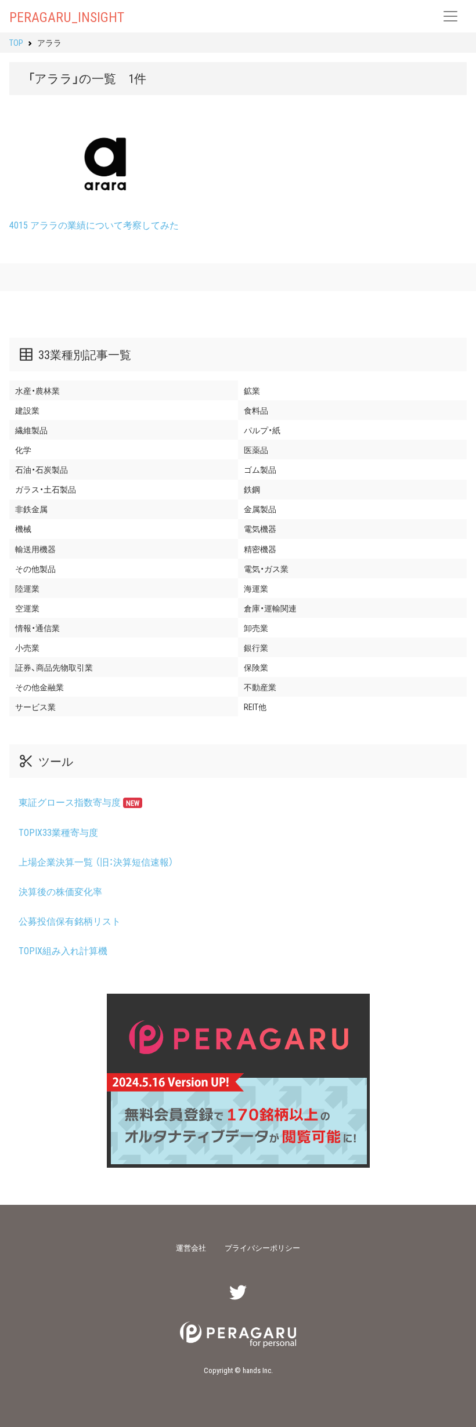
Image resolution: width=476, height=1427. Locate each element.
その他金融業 (39, 686)
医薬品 (256, 449)
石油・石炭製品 (41, 469)
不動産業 (260, 686)
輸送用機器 (35, 548)
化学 (23, 449)
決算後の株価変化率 (60, 891)
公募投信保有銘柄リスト (70, 921)
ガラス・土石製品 (45, 489)
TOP (16, 42)
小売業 (27, 647)
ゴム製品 (260, 469)
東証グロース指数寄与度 (79, 802)
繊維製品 (31, 429)
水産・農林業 (37, 390)
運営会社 (191, 1247)
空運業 (27, 608)
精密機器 (260, 548)
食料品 (256, 410)
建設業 (27, 410)
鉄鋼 (252, 489)
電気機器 (260, 528)
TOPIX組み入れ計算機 (63, 950)
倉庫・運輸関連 (270, 608)
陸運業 (27, 588)
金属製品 (260, 508)
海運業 (256, 588)
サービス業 (35, 706)
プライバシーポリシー (262, 1247)
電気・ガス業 (266, 568)
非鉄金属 (31, 508)
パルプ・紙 (262, 429)
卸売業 (256, 627)
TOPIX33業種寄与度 (58, 832)
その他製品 (35, 568)
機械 (23, 528)
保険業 (256, 667)
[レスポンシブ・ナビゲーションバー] (450, 16)
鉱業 (252, 390)
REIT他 (255, 706)
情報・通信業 (37, 627)
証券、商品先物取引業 (54, 667)
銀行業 (256, 647)
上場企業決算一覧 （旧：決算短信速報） (96, 861)
